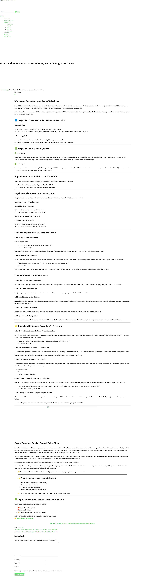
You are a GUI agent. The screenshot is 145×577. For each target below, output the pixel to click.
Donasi (9, 29)
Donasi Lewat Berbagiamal (25, 518)
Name (17, 559)
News (21, 527)
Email (17, 563)
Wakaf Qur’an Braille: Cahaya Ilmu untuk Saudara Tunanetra (72, 523)
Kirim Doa (7, 36)
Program (7, 22)
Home (2, 90)
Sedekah (10, 24)
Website (17, 567)
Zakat (9, 26)
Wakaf (9, 27)
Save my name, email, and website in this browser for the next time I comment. (39, 571)
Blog (6, 90)
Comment (18, 556)
